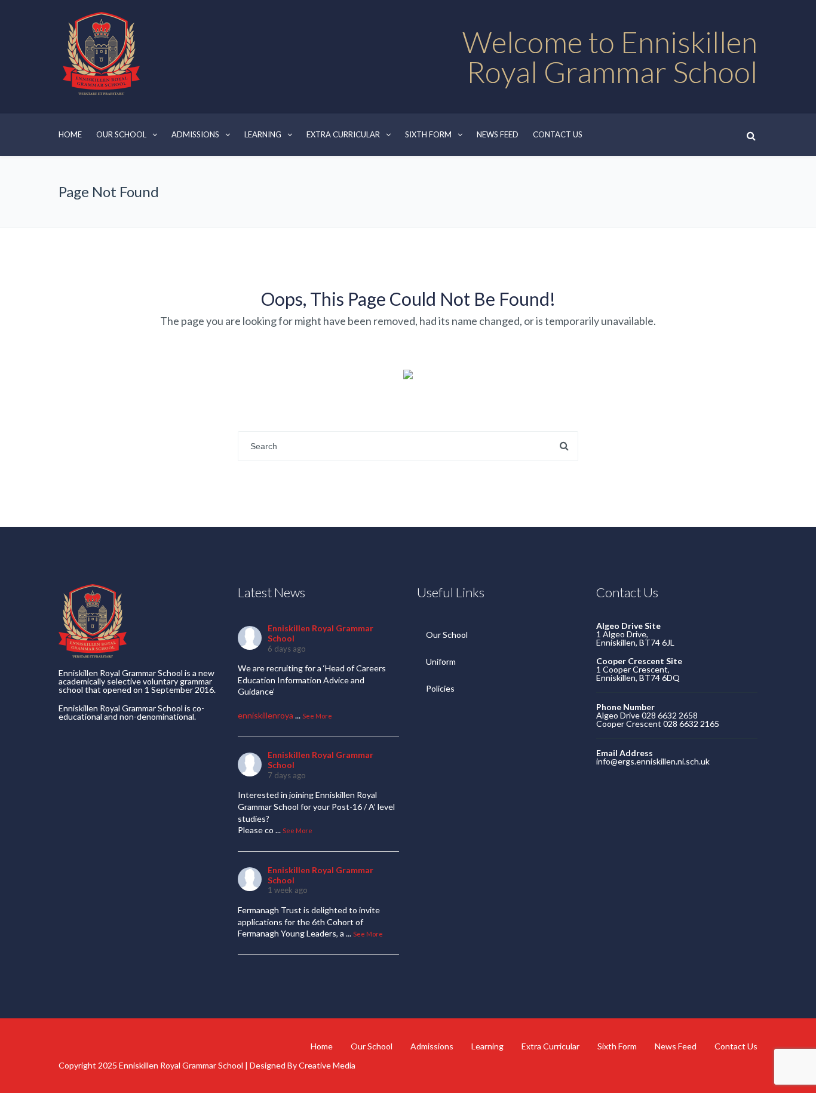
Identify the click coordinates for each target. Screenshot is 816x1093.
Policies (440, 688)
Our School (121, 134)
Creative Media (327, 1065)
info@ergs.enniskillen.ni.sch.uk (653, 761)
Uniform (441, 661)
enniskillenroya (265, 715)
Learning (262, 134)
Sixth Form (428, 134)
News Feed (498, 134)
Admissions (195, 134)
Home (70, 134)
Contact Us (557, 134)
